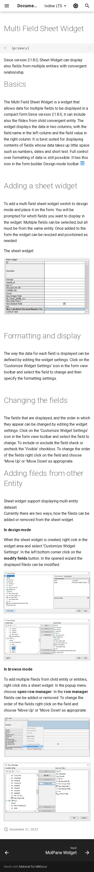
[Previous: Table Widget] (7, 851)
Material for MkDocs (33, 866)
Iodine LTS (53, 6)
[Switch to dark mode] (76, 6)
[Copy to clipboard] (89, 48)
